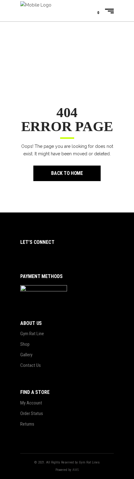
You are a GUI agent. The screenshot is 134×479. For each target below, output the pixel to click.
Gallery (26, 355)
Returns (27, 424)
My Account (31, 403)
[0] (93, 11)
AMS (75, 470)
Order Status (31, 413)
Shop (25, 344)
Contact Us (30, 365)
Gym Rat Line (32, 333)
